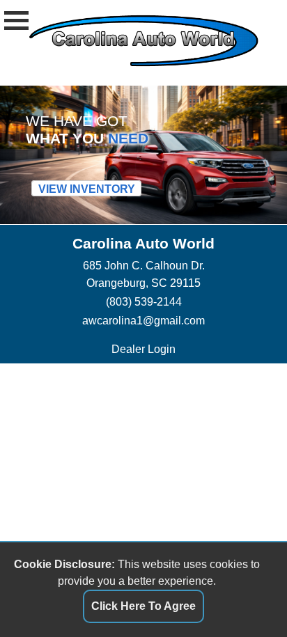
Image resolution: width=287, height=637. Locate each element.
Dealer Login (143, 349)
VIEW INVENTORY (86, 188)
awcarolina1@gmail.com (143, 320)
